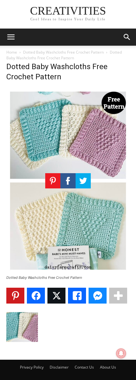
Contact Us (84, 367)
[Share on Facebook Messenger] (98, 296)
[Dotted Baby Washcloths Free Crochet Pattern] (68, 271)
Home (11, 52)
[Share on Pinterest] (15, 296)
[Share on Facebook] (36, 296)
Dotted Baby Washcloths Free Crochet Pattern (63, 52)
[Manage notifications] (121, 353)
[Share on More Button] (118, 296)
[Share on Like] (77, 296)
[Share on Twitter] (56, 296)
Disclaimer (59, 367)
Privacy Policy (32, 367)
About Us (108, 367)
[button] (11, 37)
